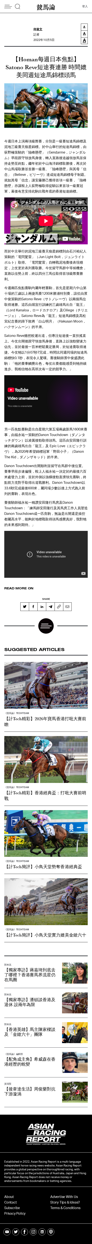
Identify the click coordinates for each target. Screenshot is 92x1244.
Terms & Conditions (65, 1208)
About (9, 1197)
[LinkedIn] (41, 606)
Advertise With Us (64, 1197)
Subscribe (12, 1208)
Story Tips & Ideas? (65, 1202)
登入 (85, 6)
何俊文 (37, 29)
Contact (10, 1202)
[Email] (67, 606)
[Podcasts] (50, 1231)
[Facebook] (33, 606)
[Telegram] (50, 606)
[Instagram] (33, 1231)
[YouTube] (6, 1231)
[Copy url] (59, 606)
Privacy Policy (14, 1213)
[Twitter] (24, 606)
